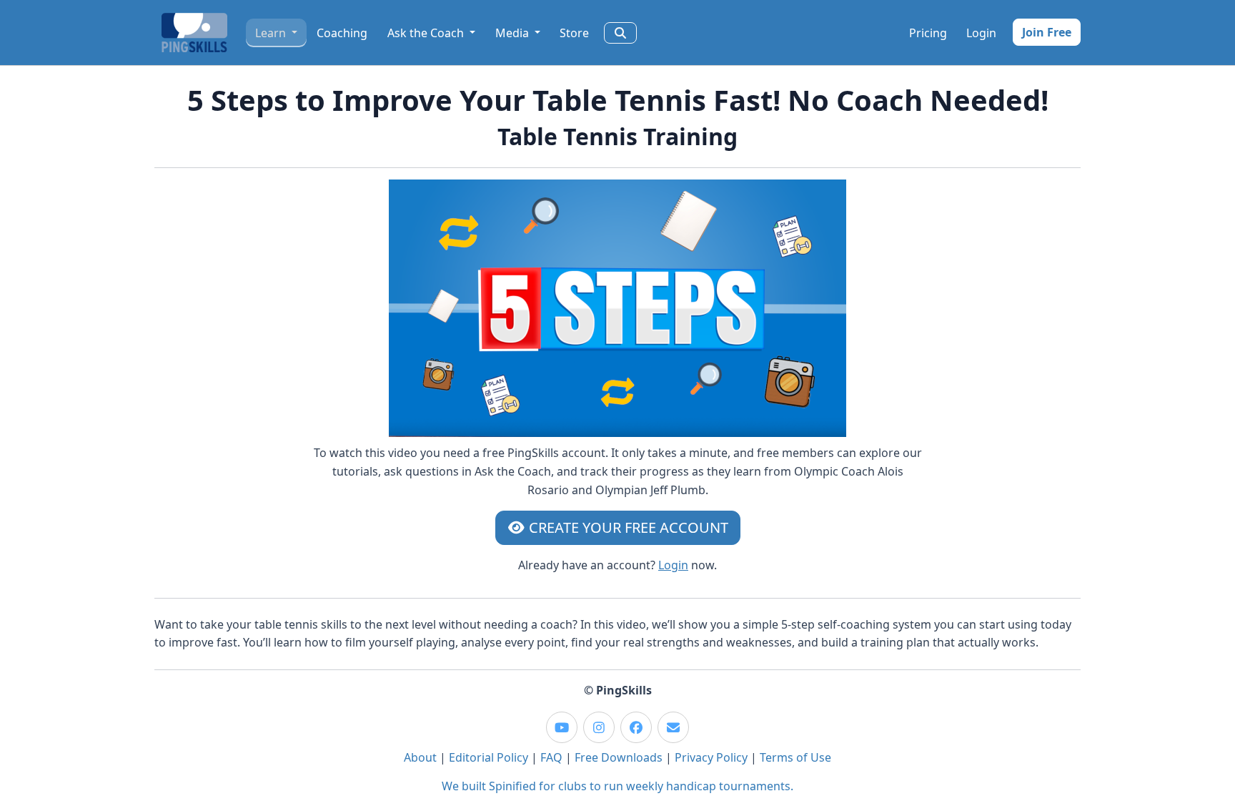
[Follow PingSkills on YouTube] (561, 727)
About (420, 757)
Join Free (1046, 32)
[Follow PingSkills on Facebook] (636, 727)
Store (574, 33)
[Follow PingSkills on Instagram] (599, 727)
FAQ (551, 757)
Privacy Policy (711, 757)
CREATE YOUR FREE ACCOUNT (626, 527)
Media (513, 33)
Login (981, 33)
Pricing (928, 33)
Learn (272, 33)
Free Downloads (619, 757)
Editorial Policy (488, 757)
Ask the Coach (427, 33)
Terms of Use (795, 757)
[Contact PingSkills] (673, 727)
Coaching (342, 33)
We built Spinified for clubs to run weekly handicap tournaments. (617, 786)
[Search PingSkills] (620, 33)
